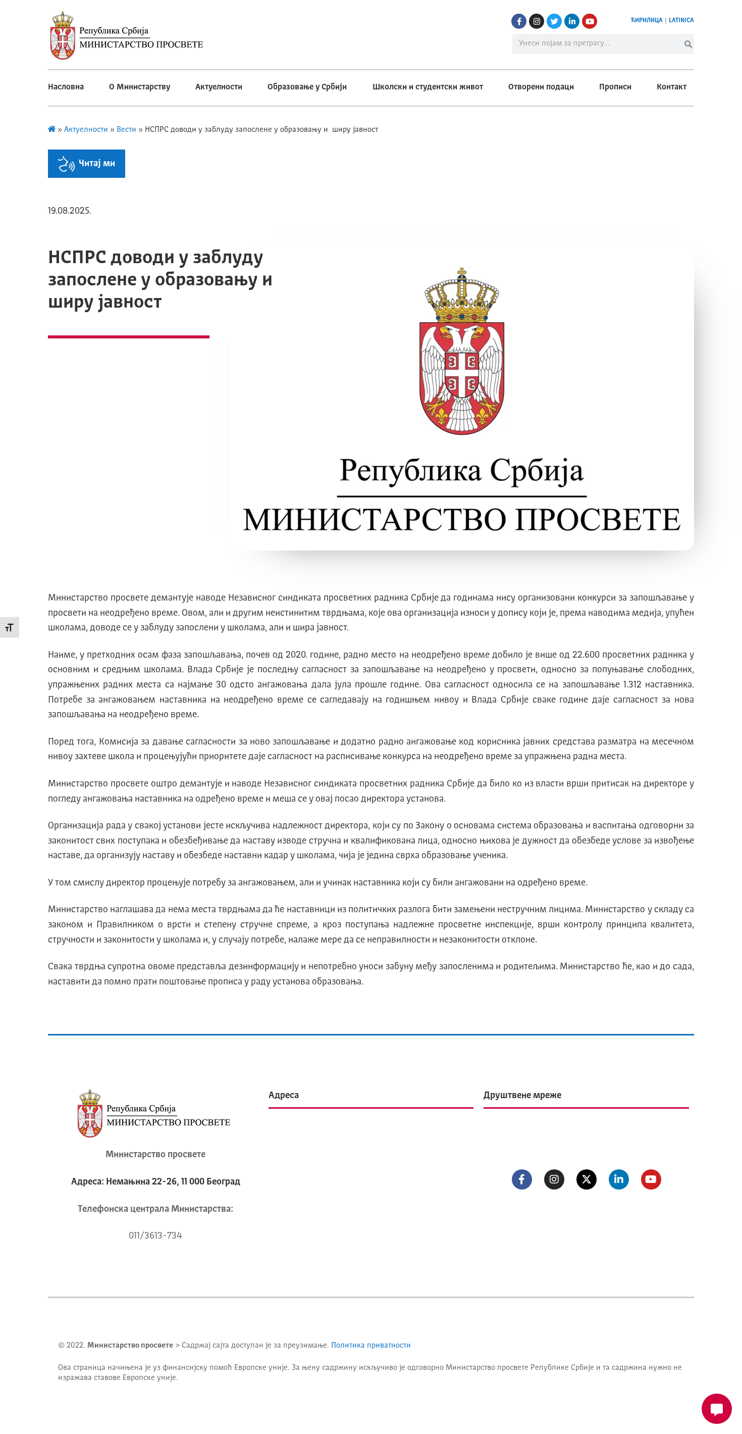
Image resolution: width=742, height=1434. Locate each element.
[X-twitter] (586, 1179)
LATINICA (681, 21)
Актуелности (218, 87)
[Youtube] (589, 21)
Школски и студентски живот (428, 87)
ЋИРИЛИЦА (647, 21)
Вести (126, 130)
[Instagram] (536, 21)
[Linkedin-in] (571, 21)
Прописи (615, 87)
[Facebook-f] (518, 21)
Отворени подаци (541, 87)
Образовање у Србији (307, 87)
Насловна (66, 87)
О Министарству (139, 87)
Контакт (671, 87)
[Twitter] (554, 21)
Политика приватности (371, 1346)
